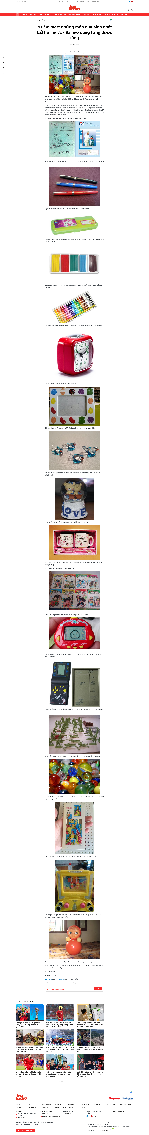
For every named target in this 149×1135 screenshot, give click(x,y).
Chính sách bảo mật (119, 1111)
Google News (111, 20)
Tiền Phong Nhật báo (78, 1)
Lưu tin (3, 62)
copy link (74, 52)
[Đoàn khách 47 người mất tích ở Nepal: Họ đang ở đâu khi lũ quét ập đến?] (90, 1037)
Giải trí (41, 14)
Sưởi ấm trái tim (85, 1104)
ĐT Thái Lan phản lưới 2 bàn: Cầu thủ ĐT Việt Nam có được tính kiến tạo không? (29, 1074)
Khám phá (33, 14)
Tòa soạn (19, 1111)
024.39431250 (22, 1117)
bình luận (82, 52)
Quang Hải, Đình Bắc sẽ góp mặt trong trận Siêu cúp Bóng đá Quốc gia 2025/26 (28, 1025)
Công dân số (32, 1107)
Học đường (48, 14)
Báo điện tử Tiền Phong (74, 7)
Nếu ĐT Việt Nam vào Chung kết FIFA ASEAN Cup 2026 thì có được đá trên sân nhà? (60, 1049)
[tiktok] (97, 1116)
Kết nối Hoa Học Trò (60, 1107)
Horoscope (124, 14)
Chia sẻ (3, 57)
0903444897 (68, 1114)
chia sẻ (66, 52)
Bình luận (3, 67)
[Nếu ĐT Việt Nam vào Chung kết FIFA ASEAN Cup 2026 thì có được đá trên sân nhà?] (60, 1037)
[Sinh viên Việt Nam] (127, 1099)
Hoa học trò (21, 1097)
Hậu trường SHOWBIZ (74, 14)
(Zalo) (52, 1114)
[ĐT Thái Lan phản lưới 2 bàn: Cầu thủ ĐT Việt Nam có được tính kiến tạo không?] (30, 1062)
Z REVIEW (107, 14)
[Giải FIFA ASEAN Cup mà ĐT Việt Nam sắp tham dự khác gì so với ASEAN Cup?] (60, 1062)
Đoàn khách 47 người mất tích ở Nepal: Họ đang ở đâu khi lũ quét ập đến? (90, 1049)
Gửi (98, 988)
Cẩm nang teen (111, 1104)
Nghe (3, 52)
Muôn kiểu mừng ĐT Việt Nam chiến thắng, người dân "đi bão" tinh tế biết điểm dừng (90, 1074)
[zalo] (101, 1116)
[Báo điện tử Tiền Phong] (114, 1099)
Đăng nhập (48, 979)
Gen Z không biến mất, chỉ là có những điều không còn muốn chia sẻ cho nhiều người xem (90, 1025)
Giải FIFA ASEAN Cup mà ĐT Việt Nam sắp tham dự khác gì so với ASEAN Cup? (58, 1074)
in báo (78, 52)
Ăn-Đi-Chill (87, 14)
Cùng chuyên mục (26, 1001)
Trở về (3, 72)
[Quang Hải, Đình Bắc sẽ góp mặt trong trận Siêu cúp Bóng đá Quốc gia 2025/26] (30, 1012)
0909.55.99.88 (46, 1114)
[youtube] (132, 1)
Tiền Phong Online (62, 1)
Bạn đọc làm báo (26, 1130)
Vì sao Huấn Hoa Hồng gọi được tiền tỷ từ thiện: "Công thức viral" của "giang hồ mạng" (29, 1049)
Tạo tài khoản (60, 979)
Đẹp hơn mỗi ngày (60, 14)
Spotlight (115, 14)
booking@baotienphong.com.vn (51, 1116)
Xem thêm (131, 14)
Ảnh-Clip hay (97, 14)
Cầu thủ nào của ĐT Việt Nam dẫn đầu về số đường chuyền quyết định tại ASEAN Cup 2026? (59, 1025)
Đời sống (24, 14)
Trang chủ (17, 14)
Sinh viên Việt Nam (93, 1)
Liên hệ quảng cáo (46, 1111)
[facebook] (129, 1)
